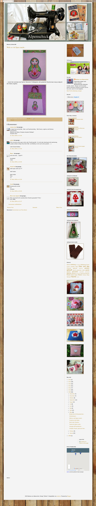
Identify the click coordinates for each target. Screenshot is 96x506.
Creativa (73, 266)
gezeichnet (78, 273)
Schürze (84, 274)
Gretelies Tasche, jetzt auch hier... (77, 428)
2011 (69, 387)
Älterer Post (59, 207)
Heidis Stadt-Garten (73, 136)
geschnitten (82, 271)
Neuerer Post (10, 207)
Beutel (87, 264)
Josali (11, 184)
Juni (71, 406)
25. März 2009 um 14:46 (16, 135)
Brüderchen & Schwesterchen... (76, 414)
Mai (71, 408)
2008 (69, 435)
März (71, 412)
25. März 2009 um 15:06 (16, 161)
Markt (72, 274)
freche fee (12, 166)
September (72, 400)
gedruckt (75, 268)
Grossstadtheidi (72, 118)
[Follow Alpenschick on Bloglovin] (73, 97)
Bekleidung (83, 264)
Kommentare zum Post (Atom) (20, 210)
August (71, 402)
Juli (71, 404)
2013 (69, 383)
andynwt (59, 496)
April (71, 410)
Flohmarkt (69, 268)
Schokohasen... (73, 416)
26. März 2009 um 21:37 (16, 201)
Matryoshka (71, 145)
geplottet (68, 271)
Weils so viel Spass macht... (16, 47)
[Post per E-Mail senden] (33, 118)
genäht (87, 270)
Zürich (68, 471)
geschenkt (75, 271)
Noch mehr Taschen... (74, 422)
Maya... (12, 153)
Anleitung (73, 264)
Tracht (78, 276)
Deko (76, 266)
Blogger (69, 496)
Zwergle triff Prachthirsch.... (75, 426)
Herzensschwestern (73, 127)
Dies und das (84, 266)
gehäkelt (87, 268)
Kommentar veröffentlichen (15, 204)
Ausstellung (78, 264)
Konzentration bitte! (79, 119)
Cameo (68, 266)
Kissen (69, 275)
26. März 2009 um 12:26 (16, 179)
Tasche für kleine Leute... (75, 424)
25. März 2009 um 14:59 (16, 148)
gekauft (69, 270)
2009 (69, 392)
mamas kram (13, 127)
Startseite (35, 207)
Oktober (72, 397)
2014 (69, 381)
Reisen (80, 275)
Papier (76, 274)
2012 (69, 385)
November (72, 395)
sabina (12, 140)
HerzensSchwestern (85, 273)
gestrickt (74, 273)
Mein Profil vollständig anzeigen (74, 90)
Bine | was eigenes (15, 195)
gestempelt (87, 271)
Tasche (12, 120)
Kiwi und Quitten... (79, 137)
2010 (69, 389)
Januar (71, 433)
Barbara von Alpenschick (82, 79)
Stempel (69, 276)
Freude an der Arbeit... (74, 420)
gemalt (74, 270)
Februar (72, 431)
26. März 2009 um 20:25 (16, 191)
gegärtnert (81, 268)
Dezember (72, 393)
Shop (88, 274)
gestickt (69, 273)
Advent (68, 264)
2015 (69, 379)
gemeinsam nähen (80, 270)
